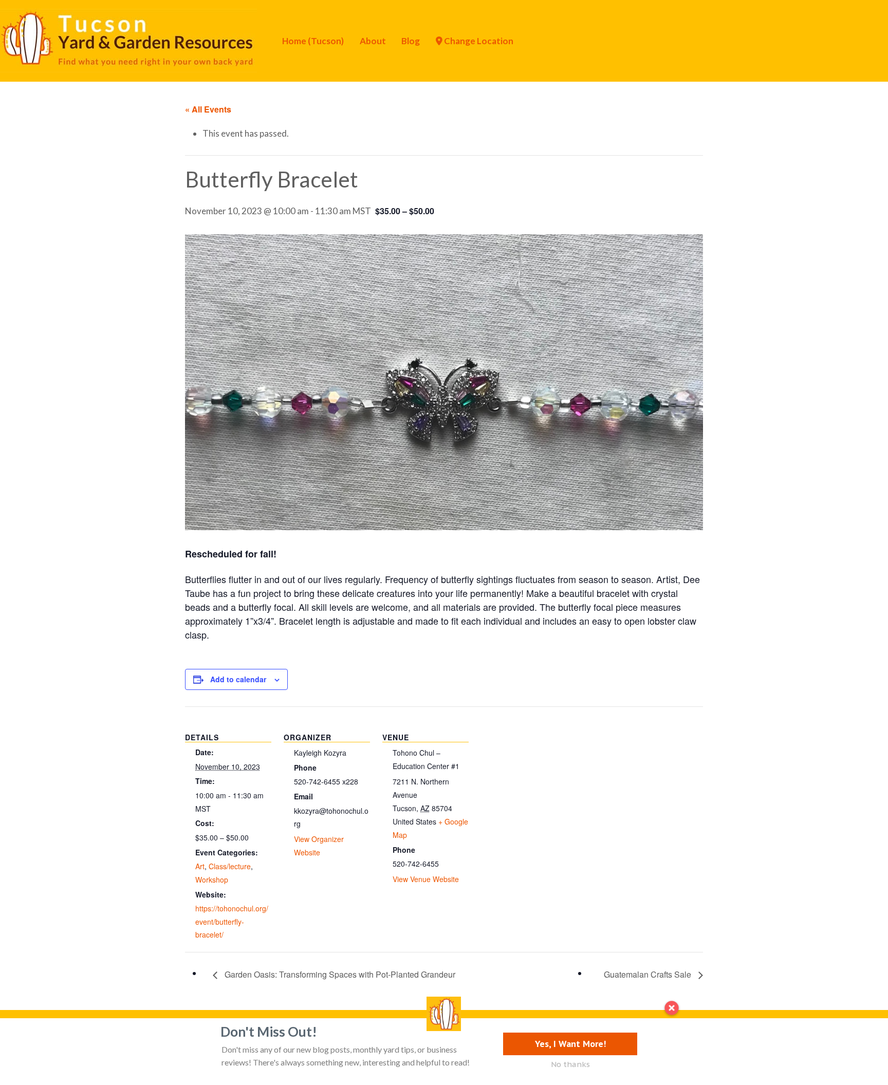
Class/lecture (230, 866)
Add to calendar (238, 679)
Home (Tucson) (313, 40)
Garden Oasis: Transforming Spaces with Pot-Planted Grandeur (339, 974)
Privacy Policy (137, 1035)
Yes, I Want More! (570, 1044)
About (373, 40)
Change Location (477, 40)
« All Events (208, 109)
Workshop (211, 879)
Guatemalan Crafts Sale (648, 974)
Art (200, 866)
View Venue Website (426, 879)
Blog (410, 40)
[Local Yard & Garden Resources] (128, 39)
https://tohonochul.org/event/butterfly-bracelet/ (231, 921)
